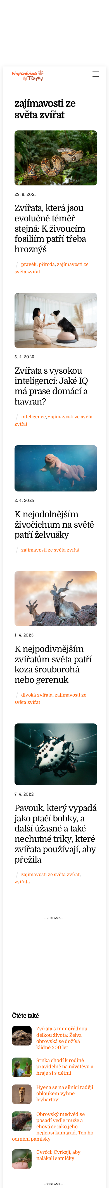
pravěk (29, 264)
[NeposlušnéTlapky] (28, 79)
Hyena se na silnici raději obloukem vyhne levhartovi (64, 1093)
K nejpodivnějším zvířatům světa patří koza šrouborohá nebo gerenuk (53, 664)
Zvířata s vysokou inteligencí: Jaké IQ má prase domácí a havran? (51, 386)
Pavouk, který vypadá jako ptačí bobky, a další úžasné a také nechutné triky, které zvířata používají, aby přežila (55, 834)
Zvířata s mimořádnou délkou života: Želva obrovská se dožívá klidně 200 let (61, 1038)
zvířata (22, 881)
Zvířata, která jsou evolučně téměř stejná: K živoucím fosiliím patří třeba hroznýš (50, 228)
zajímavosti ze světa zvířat (50, 550)
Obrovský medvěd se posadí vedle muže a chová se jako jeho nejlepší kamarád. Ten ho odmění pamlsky (52, 1127)
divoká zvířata (37, 695)
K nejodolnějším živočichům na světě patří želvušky (54, 524)
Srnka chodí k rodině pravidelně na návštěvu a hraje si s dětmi (64, 1067)
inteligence (33, 416)
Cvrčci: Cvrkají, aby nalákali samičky (58, 1155)
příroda (47, 264)
